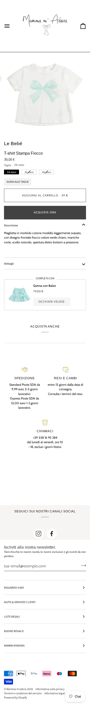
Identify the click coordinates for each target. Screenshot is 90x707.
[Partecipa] (82, 565)
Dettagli (9, 263)
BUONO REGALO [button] (14, 631)
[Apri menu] (11, 26)
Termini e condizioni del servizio (23, 693)
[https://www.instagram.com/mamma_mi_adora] (38, 533)
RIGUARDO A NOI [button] (14, 587)
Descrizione (11, 225)
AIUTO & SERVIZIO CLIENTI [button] (20, 602)
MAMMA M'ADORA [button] (14, 645)
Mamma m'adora (16, 689)
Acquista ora (45, 212)
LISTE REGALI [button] (12, 616)
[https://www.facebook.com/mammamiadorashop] (52, 533)
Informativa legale (55, 693)
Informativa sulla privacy (50, 689)
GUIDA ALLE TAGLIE (17, 181)
